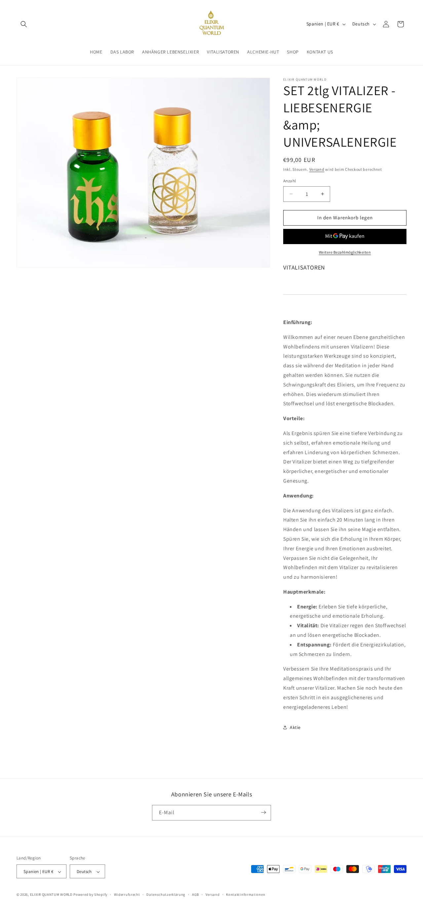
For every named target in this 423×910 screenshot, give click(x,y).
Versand (317, 169)
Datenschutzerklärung (165, 894)
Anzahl (289, 181)
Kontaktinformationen (245, 894)
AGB (195, 894)
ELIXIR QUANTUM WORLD (51, 894)
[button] (24, 24)
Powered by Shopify (90, 894)
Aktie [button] (295, 727)
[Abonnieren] (263, 812)
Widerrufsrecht (127, 894)
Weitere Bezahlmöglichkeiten (345, 252)
